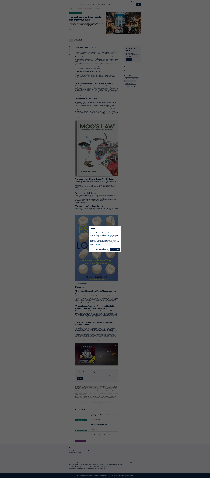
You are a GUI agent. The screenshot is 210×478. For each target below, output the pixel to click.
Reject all (106, 249)
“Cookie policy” (97, 244)
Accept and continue (115, 249)
